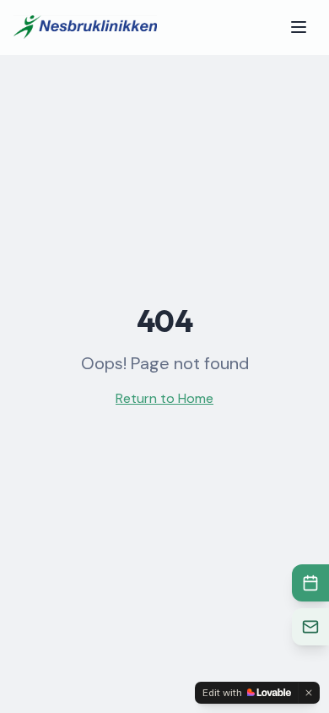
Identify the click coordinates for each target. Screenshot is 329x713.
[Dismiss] (309, 693)
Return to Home (164, 398)
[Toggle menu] (299, 27)
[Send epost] (310, 626)
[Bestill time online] (310, 582)
